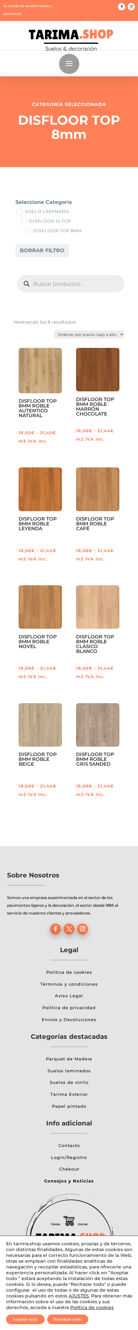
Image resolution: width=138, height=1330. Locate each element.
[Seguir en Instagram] (131, 6)
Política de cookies (69, 972)
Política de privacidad (69, 1007)
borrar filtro (42, 250)
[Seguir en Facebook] (121, 6)
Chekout (69, 1169)
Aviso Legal (69, 995)
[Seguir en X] (69, 928)
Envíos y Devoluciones (69, 1019)
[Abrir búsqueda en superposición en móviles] (71, 284)
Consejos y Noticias (69, 1180)
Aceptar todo (25, 1319)
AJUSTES (79, 1296)
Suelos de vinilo (69, 1082)
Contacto (69, 1145)
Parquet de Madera (69, 1058)
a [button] (69, 64)
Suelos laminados (69, 1070)
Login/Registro (69, 1157)
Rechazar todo (68, 1319)
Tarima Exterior (69, 1094)
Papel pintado (69, 1106)
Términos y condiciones (69, 984)
